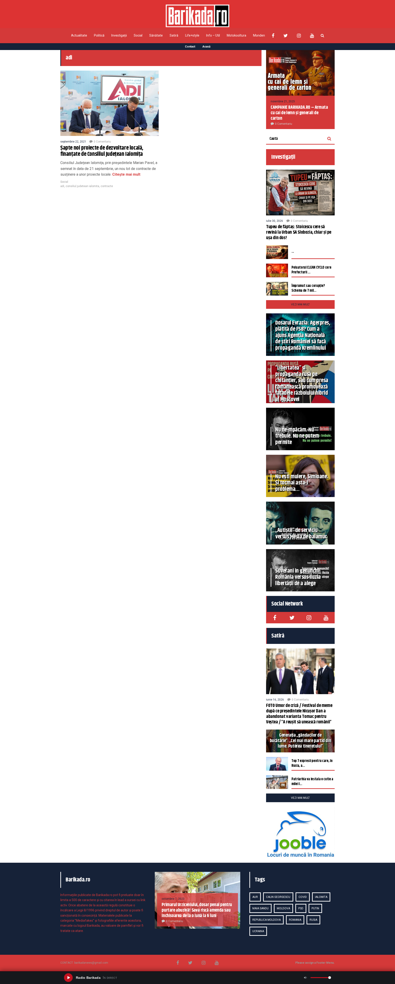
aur (255, 897)
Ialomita (321, 897)
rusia (313, 919)
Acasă (206, 46)
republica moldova (266, 919)
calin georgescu (278, 897)
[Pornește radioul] (68, 977)
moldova (283, 908)
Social (138, 35)
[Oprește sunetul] (305, 977)
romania (295, 919)
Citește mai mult (125, 174)
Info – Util (213, 35)
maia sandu (260, 908)
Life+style (192, 35)
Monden (259, 35)
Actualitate (79, 35)
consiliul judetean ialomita (82, 186)
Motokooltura (236, 35)
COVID (303, 897)
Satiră (174, 35)
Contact (190, 46)
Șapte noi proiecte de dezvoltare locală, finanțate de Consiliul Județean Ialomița (101, 151)
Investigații (119, 35)
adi (62, 186)
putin (315, 908)
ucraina (258, 931)
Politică (99, 35)
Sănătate (156, 35)
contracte (107, 186)
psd (300, 908)
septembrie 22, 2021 (73, 141)
